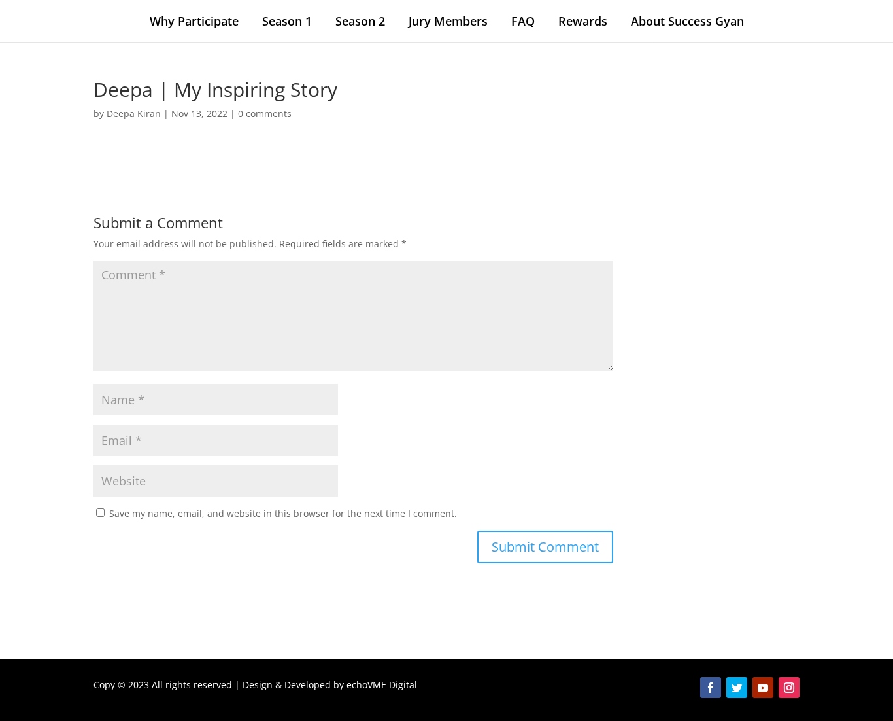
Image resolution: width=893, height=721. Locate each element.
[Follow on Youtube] (762, 687)
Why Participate (194, 21)
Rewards (582, 21)
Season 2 (360, 21)
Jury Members (448, 21)
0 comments (265, 113)
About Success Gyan (687, 21)
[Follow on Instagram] (789, 687)
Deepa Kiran (134, 113)
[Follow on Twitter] (736, 687)
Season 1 (287, 21)
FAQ (523, 21)
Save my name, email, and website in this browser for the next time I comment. (283, 513)
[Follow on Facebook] (710, 687)
